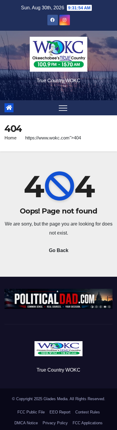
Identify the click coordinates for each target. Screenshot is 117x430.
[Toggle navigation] (63, 108)
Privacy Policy (55, 423)
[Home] (9, 107)
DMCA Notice (26, 423)
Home (10, 137)
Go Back (58, 250)
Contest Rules (87, 412)
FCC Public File (31, 412)
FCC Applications (88, 423)
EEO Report (60, 412)
